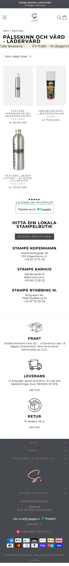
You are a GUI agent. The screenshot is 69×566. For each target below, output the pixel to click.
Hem (6, 30)
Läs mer (34, 389)
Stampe (34, 560)
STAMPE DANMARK (34, 493)
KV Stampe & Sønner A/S (33, 458)
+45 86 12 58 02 (34, 280)
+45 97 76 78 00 (34, 301)
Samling (17, 30)
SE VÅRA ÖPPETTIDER (34, 236)
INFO (34, 442)
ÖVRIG (33, 450)
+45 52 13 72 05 (34, 259)
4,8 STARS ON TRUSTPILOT (34, 202)
